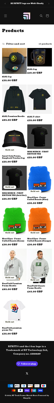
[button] (5, 16)
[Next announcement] (49, 4)
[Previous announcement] (5, 4)
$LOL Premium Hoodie (13, 116)
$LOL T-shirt (33, 117)
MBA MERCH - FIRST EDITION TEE (37, 153)
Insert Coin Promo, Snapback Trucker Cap (13, 157)
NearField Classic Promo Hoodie (36, 287)
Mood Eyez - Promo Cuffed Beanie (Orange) (39, 240)
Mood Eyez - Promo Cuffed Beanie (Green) (13, 240)
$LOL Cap (7, 77)
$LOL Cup (32, 69)
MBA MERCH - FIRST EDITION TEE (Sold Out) (14, 194)
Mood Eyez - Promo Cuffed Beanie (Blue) (37, 198)
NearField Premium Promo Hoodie (12, 284)
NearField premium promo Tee (12, 329)
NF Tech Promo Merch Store (25, 395)
